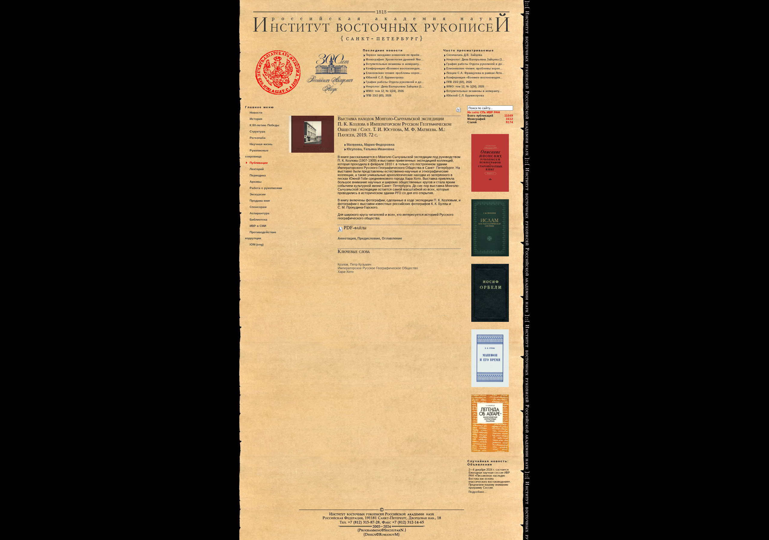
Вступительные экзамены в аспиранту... (393, 64)
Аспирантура (259, 213)
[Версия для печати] (458, 108)
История (256, 119)
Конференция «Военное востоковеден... (394, 68)
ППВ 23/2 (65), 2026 (378, 95)
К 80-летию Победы (264, 125)
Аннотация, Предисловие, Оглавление (370, 238)
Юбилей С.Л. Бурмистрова (384, 77)
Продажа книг (260, 200)
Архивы (256, 181)
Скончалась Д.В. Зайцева (464, 54)
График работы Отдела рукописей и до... (395, 82)
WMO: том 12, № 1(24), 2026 (385, 91)
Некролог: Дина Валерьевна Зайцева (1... (395, 86)
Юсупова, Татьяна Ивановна (370, 149)
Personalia (258, 137)
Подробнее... (478, 491)
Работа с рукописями (266, 188)
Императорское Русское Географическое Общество (378, 268)
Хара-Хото (346, 271)
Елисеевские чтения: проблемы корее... (394, 73)
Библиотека (258, 219)
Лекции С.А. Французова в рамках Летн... (475, 73)
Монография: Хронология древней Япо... (395, 59)
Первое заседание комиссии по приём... (394, 54)
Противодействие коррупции (260, 235)
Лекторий (257, 169)
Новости (256, 112)
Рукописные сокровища (257, 153)
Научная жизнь (261, 144)
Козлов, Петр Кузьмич (354, 264)
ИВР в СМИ (258, 225)
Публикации (259, 162)
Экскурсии (258, 194)
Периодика (258, 175)
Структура (257, 131)
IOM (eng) (256, 244)
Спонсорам (258, 207)
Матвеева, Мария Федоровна (370, 144)
